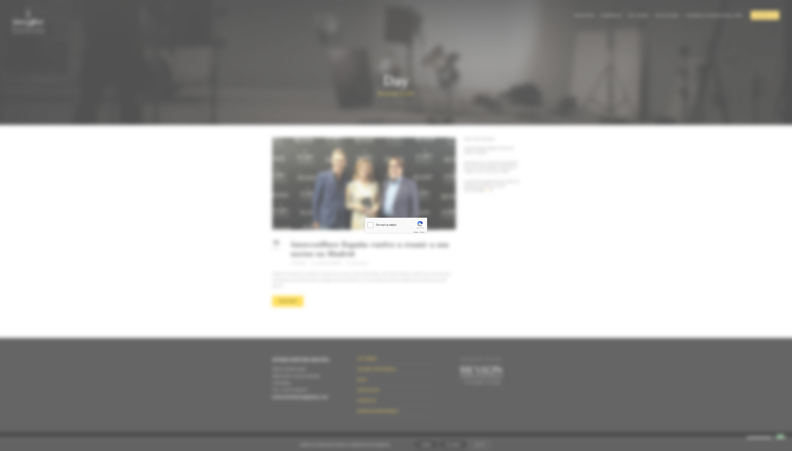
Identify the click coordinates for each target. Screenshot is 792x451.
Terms (422, 232)
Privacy (416, 232)
